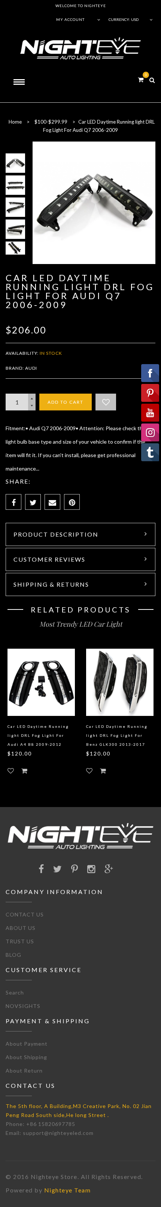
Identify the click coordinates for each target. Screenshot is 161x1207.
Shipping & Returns (51, 584)
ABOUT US (21, 928)
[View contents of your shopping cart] (140, 79)
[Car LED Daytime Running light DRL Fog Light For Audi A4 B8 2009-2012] (41, 682)
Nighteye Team (67, 1190)
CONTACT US (25, 914)
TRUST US (20, 941)
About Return (24, 1070)
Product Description (55, 534)
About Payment (27, 1043)
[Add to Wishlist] (105, 402)
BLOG (13, 955)
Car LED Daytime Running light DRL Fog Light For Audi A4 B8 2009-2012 (38, 735)
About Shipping (26, 1057)
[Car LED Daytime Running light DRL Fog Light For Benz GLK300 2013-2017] (120, 682)
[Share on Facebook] (13, 502)
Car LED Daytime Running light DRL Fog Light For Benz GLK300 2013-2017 (117, 735)
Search (15, 992)
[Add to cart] (24, 771)
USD (135, 19)
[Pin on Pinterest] (72, 502)
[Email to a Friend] (52, 502)
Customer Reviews (49, 559)
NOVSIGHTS (23, 1006)
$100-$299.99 (50, 122)
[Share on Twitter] (33, 502)
